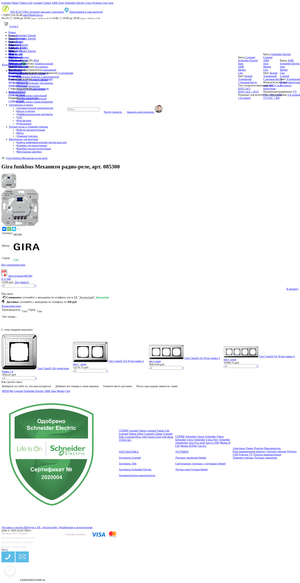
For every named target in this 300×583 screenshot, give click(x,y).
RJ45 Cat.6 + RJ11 (248, 91)
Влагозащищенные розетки (249, 451)
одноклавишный (42, 79)
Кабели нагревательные (31, 129)
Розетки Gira (100, 2)
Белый (19, 69)
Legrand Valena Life (158, 430)
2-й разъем (294, 94)
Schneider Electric (26, 35)
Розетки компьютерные (267, 454)
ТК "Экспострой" (84, 297)
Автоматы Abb (127, 463)
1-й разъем (244, 97)
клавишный (49, 69)
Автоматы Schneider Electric (135, 469)
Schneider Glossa (194, 436)
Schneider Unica (184, 439)
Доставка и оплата (12, 527)
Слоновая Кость (247, 82)
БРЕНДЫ (7, 391)
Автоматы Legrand (130, 457)
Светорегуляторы (276, 451)
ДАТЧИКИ (182, 451)
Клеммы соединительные (32, 145)
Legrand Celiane (42, 2)
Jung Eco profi (197, 442)
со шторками (65, 72)
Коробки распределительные (34, 148)
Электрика (239, 448)
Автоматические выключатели (35, 108)
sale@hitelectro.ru (33, 15)
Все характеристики (13, 264)
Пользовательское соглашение (17, 542)
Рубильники (24, 123)
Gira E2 (202, 445)
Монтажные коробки (29, 151)
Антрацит (14, 76)
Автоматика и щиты (21, 104)
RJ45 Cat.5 (244, 88)
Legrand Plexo (133, 436)
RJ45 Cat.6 (275, 85)
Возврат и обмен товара (13, 547)
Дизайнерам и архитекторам (75, 527)
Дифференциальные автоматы (35, 114)
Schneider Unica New (206, 439)
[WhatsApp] (9, 229)
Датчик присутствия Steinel (191, 469)
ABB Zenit (58, 2)
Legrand (13, 57)
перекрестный (16, 94)
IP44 (36, 60)
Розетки (259, 448)
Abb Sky (126, 440)
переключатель (17, 91)
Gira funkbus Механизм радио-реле (27, 158)
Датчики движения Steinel (190, 457)
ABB (11, 60)
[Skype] (14, 229)
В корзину (292, 288)
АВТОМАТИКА (129, 451)
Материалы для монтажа (23, 139)
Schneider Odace (214, 436)
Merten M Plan (188, 445)
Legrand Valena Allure (131, 433)
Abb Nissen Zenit (151, 436)
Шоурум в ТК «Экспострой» (41, 527)
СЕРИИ (123, 430)
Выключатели (272, 448)
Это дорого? (21, 282)
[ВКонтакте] (4, 229)
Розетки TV (246, 454)
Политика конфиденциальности (18, 538)
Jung (110, 2)
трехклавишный (18, 85)
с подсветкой (16, 101)
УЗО (19, 117)
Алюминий (15, 72)
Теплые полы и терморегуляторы (28, 126)
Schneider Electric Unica (78, 2)
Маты (20, 132)
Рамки (12, 32)
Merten (12, 66)
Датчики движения (265, 457)
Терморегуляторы (27, 136)
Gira (10, 63)
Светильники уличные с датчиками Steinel (200, 463)
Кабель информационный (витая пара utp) (42, 142)
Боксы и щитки (26, 111)
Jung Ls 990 (212, 442)
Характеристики (11, 306)
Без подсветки (30, 97)
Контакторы (24, 120)
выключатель (41, 88)
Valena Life (25, 2)
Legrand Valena (10, 2)
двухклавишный (18, 82)
